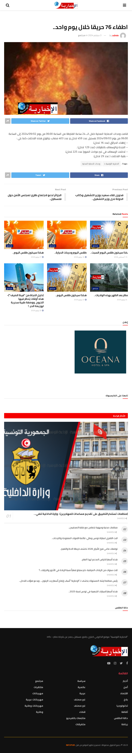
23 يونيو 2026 (79, 299)
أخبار (125, 681)
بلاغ (126, 699)
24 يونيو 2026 (122, 299)
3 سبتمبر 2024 (94, 35)
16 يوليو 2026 (79, 257)
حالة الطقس (121, 718)
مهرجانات (37, 693)
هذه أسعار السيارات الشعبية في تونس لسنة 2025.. (93, 591)
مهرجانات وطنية (34, 705)
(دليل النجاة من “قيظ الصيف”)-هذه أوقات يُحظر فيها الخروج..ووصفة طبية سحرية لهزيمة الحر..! (25, 301)
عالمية (81, 687)
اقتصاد (124, 693)
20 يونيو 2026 (36, 310)
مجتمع (81, 35)
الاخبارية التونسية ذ (111, 164)
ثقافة (124, 712)
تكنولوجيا (122, 705)
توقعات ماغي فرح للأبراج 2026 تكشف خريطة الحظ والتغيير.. (89, 549)
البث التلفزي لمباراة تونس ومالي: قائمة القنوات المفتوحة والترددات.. (85, 538)
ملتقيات (38, 687)
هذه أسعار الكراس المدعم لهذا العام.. (99, 559)
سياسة (81, 681)
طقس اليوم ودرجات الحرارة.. (70, 252)
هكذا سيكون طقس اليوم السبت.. (110, 252)
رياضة (124, 724)
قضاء (82, 712)
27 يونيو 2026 (36, 257)
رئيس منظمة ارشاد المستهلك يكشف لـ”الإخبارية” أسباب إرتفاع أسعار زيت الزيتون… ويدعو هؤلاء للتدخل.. (68, 581)
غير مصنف (79, 699)
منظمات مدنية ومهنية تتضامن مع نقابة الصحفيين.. (93, 527)
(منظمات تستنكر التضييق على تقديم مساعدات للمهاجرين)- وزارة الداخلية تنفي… (81, 513)
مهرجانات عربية (34, 699)
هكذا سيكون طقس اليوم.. (28, 252)
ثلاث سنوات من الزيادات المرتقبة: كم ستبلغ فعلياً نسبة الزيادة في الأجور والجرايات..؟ (78, 570)
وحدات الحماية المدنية (91, 164)
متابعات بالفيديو (75, 718)
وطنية (39, 712)
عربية (82, 693)
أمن (125, 687)
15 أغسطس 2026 (121, 257)
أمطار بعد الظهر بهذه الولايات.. (112, 295)
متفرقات (80, 724)
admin (115, 35)
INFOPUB (70, 745)
